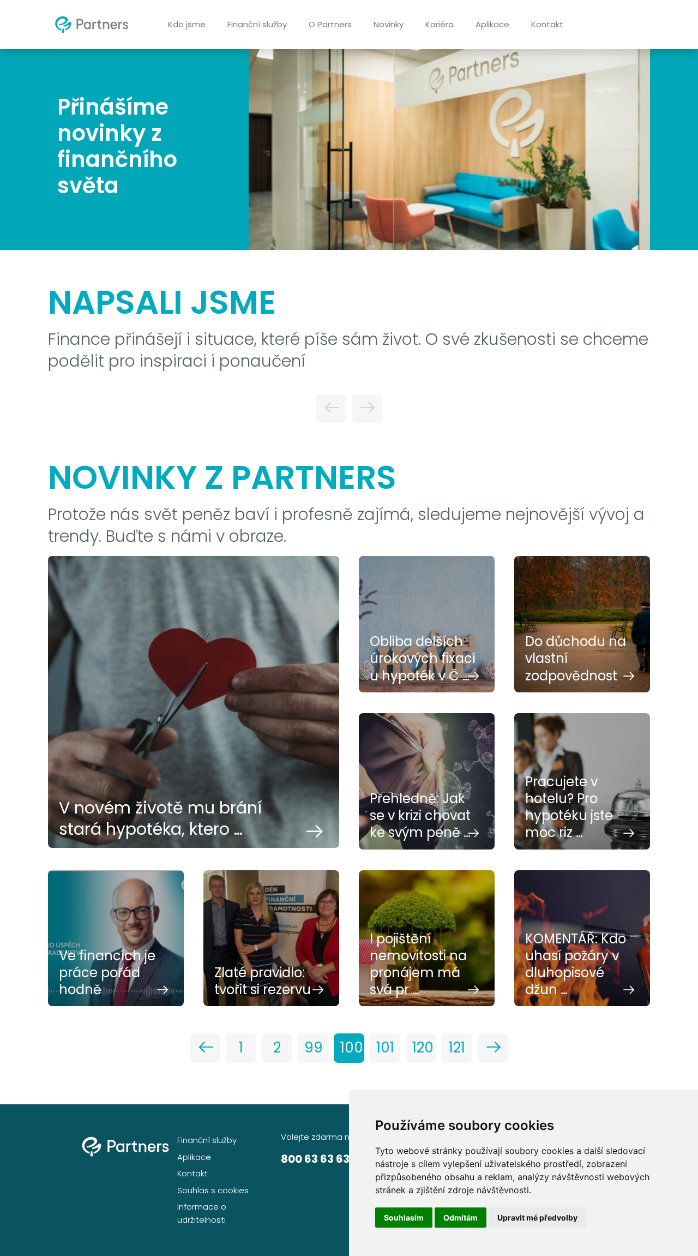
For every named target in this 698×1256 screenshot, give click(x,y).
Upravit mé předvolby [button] (537, 1217)
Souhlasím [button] (404, 1217)
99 (313, 1047)
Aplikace (492, 24)
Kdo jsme (187, 24)
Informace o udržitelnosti (201, 1213)
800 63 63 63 (315, 1159)
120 (423, 1047)
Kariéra (439, 24)
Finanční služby (257, 24)
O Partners (330, 24)
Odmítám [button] (460, 1217)
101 (385, 1047)
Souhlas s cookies (213, 1190)
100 (351, 1047)
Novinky (389, 24)
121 (457, 1047)
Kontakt (547, 24)
